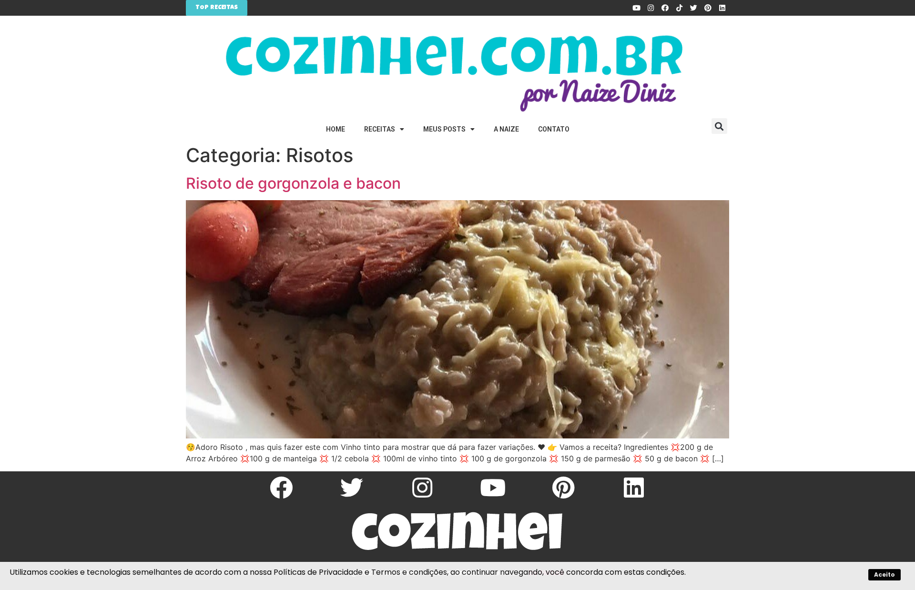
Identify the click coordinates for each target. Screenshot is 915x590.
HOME (335, 129)
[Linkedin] (722, 8)
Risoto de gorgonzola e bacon (293, 183)
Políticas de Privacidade (318, 572)
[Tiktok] (679, 8)
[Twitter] (693, 8)
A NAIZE (506, 129)
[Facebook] (665, 8)
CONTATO (553, 129)
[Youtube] (636, 8)
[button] (719, 126)
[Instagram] (650, 8)
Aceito (884, 574)
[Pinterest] (708, 8)
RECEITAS (379, 129)
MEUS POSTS (444, 129)
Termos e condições (409, 572)
